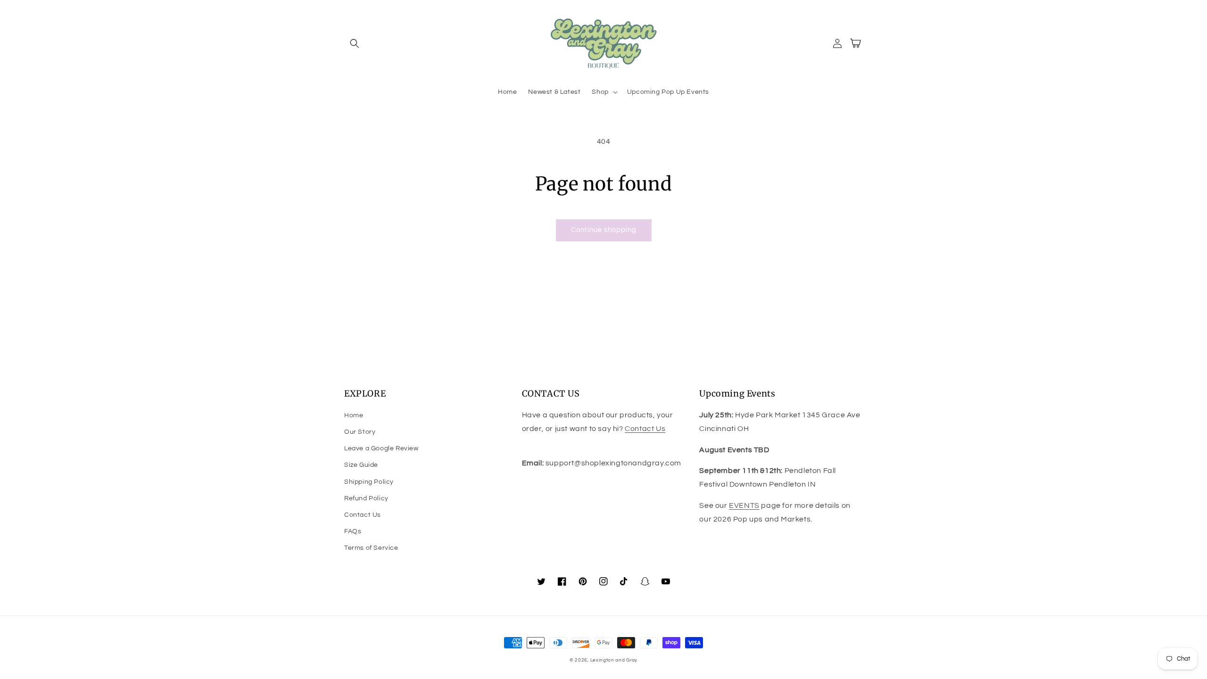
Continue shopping (604, 229)
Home (353, 415)
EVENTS (744, 505)
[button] (354, 43)
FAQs (352, 531)
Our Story (359, 432)
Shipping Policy (369, 482)
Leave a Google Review (381, 448)
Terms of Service (371, 548)
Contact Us (362, 515)
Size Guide (361, 465)
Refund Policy (366, 498)
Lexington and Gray (614, 660)
